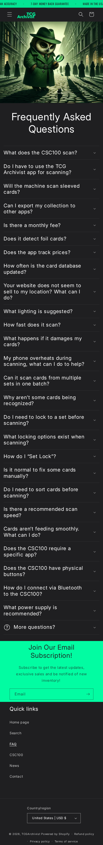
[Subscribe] (88, 694)
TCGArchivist (31, 834)
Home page (19, 722)
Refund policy (84, 834)
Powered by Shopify (55, 834)
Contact (16, 776)
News (14, 765)
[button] (9, 14)
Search (16, 733)
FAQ (13, 744)
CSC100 (16, 755)
